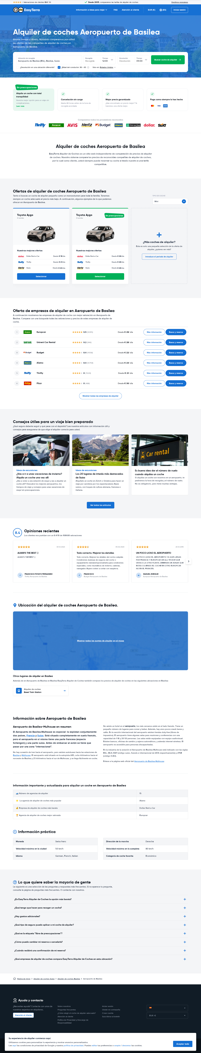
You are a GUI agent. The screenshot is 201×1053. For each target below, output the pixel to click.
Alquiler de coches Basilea (69, 979)
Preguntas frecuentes (67, 1010)
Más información (154, 332)
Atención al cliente (130, 9)
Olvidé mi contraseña (111, 1010)
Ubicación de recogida (26, 58)
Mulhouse (26, 755)
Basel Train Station (32, 691)
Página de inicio (23, 979)
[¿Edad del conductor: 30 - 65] (59, 67)
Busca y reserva (176, 332)
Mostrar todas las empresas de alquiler (100, 395)
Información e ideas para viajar (90, 9)
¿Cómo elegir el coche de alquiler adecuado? (77, 1013)
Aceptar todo (182, 1043)
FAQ (115, 9)
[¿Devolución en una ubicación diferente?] (17, 67)
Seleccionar (41, 276)
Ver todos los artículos (100, 505)
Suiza (40, 735)
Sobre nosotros (64, 1006)
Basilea (16, 755)
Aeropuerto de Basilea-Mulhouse (149, 761)
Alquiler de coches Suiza (44, 979)
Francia (31, 735)
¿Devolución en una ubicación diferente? (37, 67)
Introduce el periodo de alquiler (159, 256)
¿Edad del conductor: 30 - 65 (74, 67)
